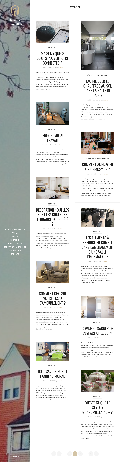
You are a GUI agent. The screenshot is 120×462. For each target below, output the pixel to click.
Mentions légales (15, 456)
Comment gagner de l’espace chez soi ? (97, 330)
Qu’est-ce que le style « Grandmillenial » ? (97, 407)
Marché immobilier (15, 229)
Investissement (15, 243)
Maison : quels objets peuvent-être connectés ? (52, 58)
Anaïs (61, 67)
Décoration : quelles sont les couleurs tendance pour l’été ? (52, 217)
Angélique (105, 338)
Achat (15, 232)
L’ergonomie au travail (52, 138)
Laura (61, 145)
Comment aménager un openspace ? (97, 167)
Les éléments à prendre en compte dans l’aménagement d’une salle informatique (97, 247)
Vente (15, 236)
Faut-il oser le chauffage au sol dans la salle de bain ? (97, 88)
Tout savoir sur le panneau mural (52, 373)
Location (15, 239)
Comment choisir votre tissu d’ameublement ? (52, 298)
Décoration (15, 250)
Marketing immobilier (15, 247)
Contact (15, 254)
